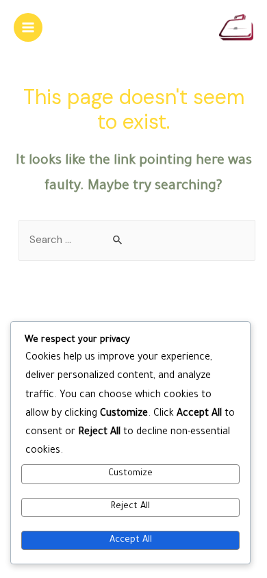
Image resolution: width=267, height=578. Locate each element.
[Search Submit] (118, 241)
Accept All (131, 540)
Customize (130, 474)
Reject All (130, 507)
